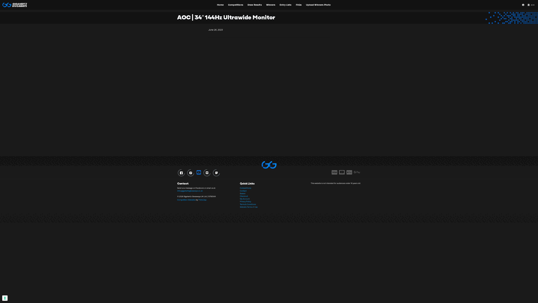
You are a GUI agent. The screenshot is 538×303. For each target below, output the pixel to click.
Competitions (245, 188)
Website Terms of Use (249, 207)
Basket (242, 194)
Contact (243, 191)
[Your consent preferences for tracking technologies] (5, 298)
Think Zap (202, 200)
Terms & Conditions (248, 204)
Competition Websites (186, 200)
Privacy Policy (245, 202)
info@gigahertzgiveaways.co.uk (190, 191)
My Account (245, 199)
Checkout (244, 196)
